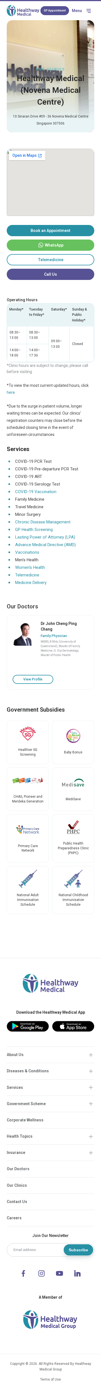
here (11, 392)
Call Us (50, 274)
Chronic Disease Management (42, 522)
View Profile (32, 679)
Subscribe (78, 1250)
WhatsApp (54, 245)
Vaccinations (27, 552)
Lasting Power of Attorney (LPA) (45, 537)
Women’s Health (30, 567)
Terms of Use (50, 1379)
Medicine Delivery (31, 582)
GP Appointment (55, 10)
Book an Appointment (50, 230)
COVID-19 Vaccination (35, 491)
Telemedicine (50, 259)
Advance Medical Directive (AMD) (45, 544)
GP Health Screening (34, 529)
